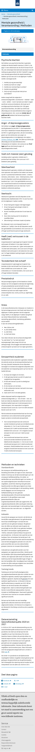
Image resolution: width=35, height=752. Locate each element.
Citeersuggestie (6, 740)
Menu (6, 10)
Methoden (10, 54)
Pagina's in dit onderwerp (12, 31)
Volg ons (10, 748)
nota (7, 652)
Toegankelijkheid (6, 746)
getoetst (24, 579)
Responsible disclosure (8, 743)
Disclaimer (4, 737)
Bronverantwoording (9, 49)
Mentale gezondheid (13, 14)
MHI (2, 67)
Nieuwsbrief (10, 732)
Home (3, 14)
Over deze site (5, 727)
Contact (3, 729)
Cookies (3, 735)
